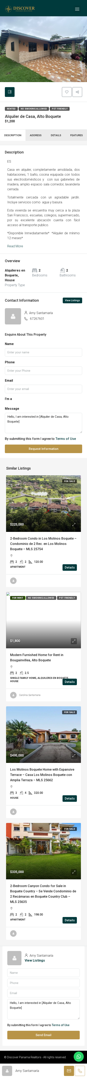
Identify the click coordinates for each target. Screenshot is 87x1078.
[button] (67, 92)
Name (9, 344)
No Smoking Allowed (34, 108)
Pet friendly (60, 108)
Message (12, 409)
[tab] (10, 92)
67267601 (37, 319)
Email (9, 380)
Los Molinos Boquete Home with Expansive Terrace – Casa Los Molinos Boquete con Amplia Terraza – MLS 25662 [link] (42, 775)
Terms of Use (65, 439)
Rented (11, 108)
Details (70, 567)
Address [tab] (35, 135)
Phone (10, 362)
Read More (15, 246)
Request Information (43, 449)
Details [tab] (56, 135)
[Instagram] (46, 9)
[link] (43, 503)
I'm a (8, 399)
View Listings (72, 300)
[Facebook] (57, 9)
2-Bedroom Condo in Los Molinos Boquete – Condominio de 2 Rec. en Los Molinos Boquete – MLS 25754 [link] (43, 544)
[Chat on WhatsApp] (79, 1057)
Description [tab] (12, 135)
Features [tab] (76, 135)
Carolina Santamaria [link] (29, 695)
